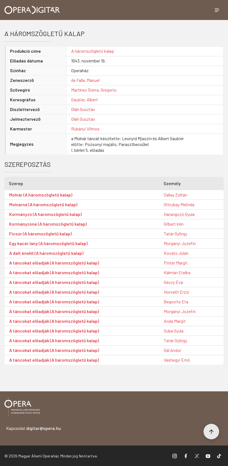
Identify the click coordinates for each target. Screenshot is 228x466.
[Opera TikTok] (219, 455)
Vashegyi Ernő (177, 359)
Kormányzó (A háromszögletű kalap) (45, 214)
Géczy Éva (173, 282)
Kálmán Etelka (177, 272)
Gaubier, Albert (84, 99)
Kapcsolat (33, 428)
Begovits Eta (176, 301)
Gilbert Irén (174, 223)
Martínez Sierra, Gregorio (94, 89)
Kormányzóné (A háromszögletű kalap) (48, 223)
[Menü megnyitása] (217, 10)
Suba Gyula (174, 330)
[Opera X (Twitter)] (196, 455)
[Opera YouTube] (208, 455)
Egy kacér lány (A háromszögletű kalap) (48, 243)
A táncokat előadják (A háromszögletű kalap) (54, 262)
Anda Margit (175, 321)
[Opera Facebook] (185, 455)
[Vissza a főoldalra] (22, 407)
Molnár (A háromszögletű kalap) (40, 194)
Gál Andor (172, 350)
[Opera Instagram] (174, 455)
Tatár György (175, 233)
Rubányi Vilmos (85, 128)
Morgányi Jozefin (180, 243)
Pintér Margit (176, 262)
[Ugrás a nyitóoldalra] (32, 10)
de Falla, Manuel (85, 80)
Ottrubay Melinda (179, 204)
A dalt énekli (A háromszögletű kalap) (46, 253)
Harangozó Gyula (179, 214)
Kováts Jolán (176, 253)
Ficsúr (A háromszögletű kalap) (40, 233)
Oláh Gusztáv (83, 109)
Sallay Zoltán (175, 194)
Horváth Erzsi (176, 291)
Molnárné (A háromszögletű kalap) (43, 204)
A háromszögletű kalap (92, 51)
